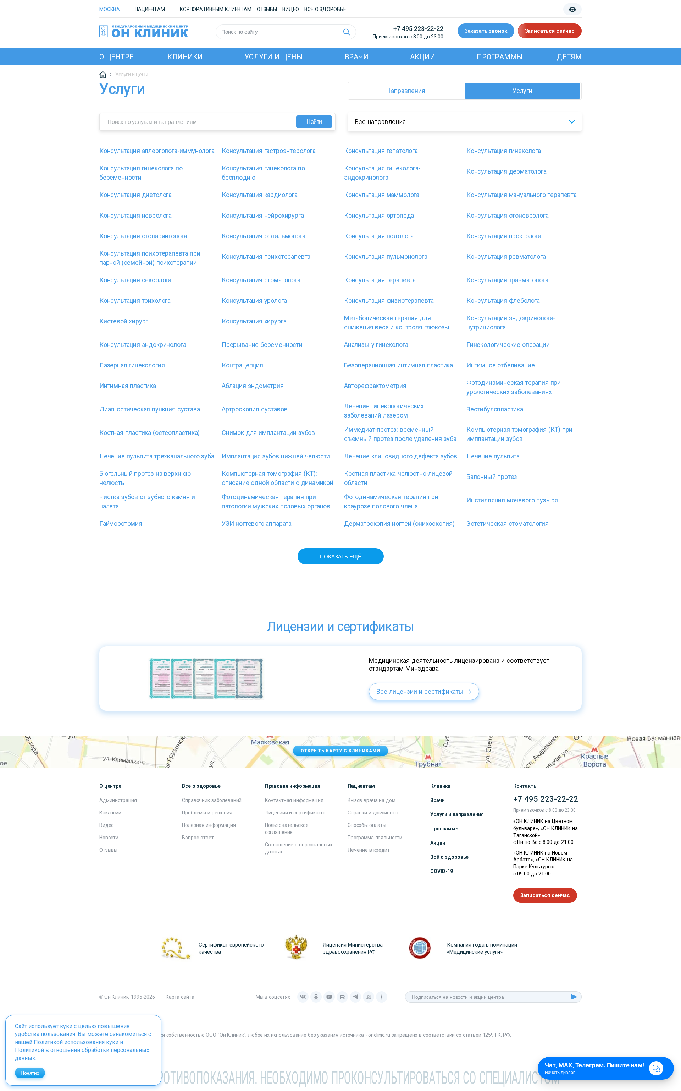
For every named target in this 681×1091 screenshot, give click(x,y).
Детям (569, 57)
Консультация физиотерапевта (389, 300)
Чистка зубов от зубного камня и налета (147, 501)
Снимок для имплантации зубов (268, 432)
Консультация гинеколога (503, 150)
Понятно (30, 1073)
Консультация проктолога (503, 236)
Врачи (357, 57)
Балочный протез (491, 476)
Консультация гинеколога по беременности (140, 172)
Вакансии (110, 812)
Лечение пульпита (493, 456)
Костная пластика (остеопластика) (149, 432)
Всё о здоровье (449, 857)
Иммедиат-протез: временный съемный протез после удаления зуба (400, 434)
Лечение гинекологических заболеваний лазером (384, 410)
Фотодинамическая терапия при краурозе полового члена (391, 501)
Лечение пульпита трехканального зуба (156, 456)
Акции (422, 57)
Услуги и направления (456, 814)
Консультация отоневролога (507, 215)
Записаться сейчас (550, 31)
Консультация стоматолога (261, 280)
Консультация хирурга (254, 321)
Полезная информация (209, 825)
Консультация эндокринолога (142, 344)
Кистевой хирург (123, 321)
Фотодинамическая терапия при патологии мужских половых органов (276, 501)
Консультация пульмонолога (385, 256)
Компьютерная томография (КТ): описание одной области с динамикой (277, 478)
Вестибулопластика (494, 409)
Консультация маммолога (381, 194)
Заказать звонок (486, 31)
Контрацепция (242, 365)
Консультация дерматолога (506, 171)
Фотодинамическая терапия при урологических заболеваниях (513, 387)
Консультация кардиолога (260, 194)
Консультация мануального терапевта (521, 194)
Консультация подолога (379, 236)
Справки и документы (373, 812)
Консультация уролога (254, 300)
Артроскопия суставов (254, 409)
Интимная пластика (127, 385)
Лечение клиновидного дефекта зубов (400, 456)
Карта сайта (180, 997)
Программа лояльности (375, 837)
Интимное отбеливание (500, 365)
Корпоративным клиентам (215, 9)
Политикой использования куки (76, 1042)
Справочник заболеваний (212, 800)
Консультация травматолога (507, 280)
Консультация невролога (135, 215)
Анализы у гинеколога (376, 344)
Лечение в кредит (369, 850)
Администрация (118, 800)
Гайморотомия (120, 523)
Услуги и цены (273, 57)
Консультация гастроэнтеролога (269, 150)
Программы (500, 57)
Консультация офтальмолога (263, 236)
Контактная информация (294, 800)
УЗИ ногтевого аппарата (257, 523)
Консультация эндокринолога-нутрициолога (510, 322)
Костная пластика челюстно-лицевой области (398, 478)
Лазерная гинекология (132, 365)
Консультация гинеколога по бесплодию (263, 172)
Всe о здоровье (325, 9)
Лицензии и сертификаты (295, 812)
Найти (314, 122)
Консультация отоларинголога (143, 236)
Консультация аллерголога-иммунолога (157, 150)
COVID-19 (441, 871)
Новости (108, 837)
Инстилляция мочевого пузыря (512, 500)
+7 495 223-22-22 (418, 28)
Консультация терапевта (380, 280)
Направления (405, 90)
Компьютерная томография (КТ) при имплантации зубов (519, 434)
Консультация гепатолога (381, 150)
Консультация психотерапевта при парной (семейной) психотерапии (149, 258)
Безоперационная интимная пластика (398, 365)
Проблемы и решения (207, 812)
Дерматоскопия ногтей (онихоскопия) (399, 523)
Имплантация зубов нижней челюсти (276, 456)
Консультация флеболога (503, 300)
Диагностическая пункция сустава (149, 409)
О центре (116, 57)
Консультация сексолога (135, 280)
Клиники (185, 57)
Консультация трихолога (135, 300)
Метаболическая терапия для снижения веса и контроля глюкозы (396, 322)
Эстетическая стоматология (507, 523)
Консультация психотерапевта (266, 256)
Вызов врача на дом (371, 800)
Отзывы (267, 9)
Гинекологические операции (508, 344)
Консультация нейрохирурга (263, 215)
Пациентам (150, 9)
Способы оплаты (367, 825)
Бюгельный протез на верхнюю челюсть (145, 478)
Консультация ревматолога (506, 256)
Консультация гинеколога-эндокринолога (382, 172)
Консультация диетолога (135, 194)
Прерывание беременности (262, 344)
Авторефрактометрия (375, 385)
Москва (109, 9)
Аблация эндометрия (253, 385)
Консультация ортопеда (379, 215)
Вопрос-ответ (198, 837)
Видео (106, 825)
